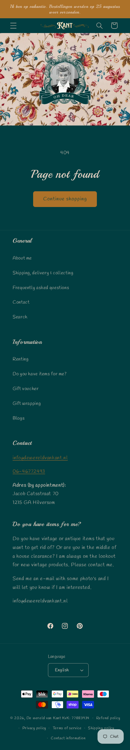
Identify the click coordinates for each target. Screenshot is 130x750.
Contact (21, 302)
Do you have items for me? (40, 374)
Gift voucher (26, 389)
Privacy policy (34, 728)
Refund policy (108, 718)
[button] (13, 25)
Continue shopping (65, 199)
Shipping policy (101, 728)
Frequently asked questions (41, 288)
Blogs (19, 418)
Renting (20, 359)
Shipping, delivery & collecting (43, 273)
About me (22, 258)
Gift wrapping (27, 403)
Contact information (68, 738)
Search (20, 317)
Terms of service (67, 728)
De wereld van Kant (44, 718)
